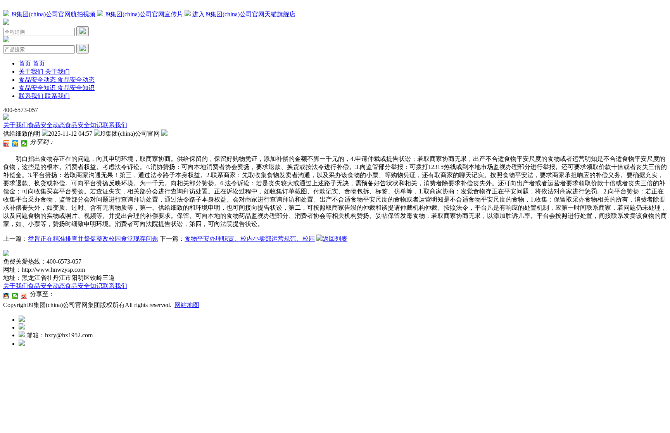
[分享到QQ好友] (6, 296)
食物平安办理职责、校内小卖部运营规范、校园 (250, 238)
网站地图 (186, 305)
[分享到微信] (24, 143)
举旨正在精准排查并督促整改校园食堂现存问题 (93, 238)
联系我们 (114, 125)
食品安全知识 (83, 125)
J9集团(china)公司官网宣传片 (144, 14)
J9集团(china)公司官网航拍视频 (53, 14)
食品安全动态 (46, 125)
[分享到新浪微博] (6, 143)
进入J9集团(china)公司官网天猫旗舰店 (243, 14)
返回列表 (335, 238)
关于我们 (15, 125)
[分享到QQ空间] (15, 143)
